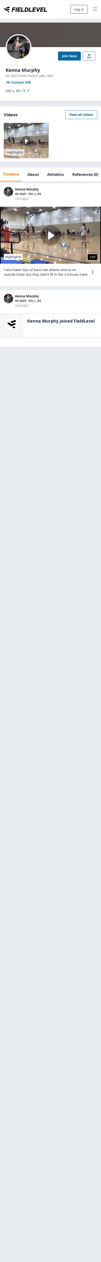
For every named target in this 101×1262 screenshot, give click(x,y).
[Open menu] (92, 272)
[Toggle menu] (95, 9)
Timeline (11, 174)
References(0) (85, 174)
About (33, 174)
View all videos (81, 114)
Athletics (55, 174)
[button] (92, 272)
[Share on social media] (89, 56)
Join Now (69, 56)
